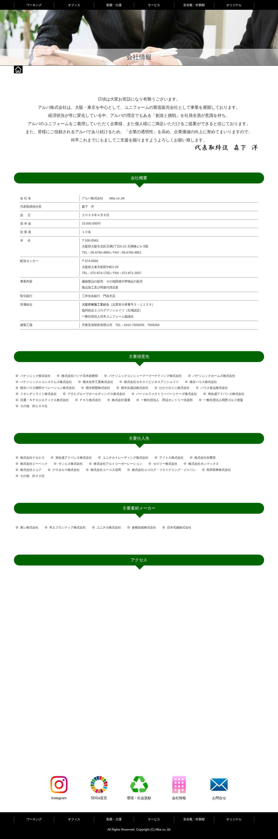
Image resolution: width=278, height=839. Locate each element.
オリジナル (234, 5)
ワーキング (34, 5)
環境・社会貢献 (139, 798)
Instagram (58, 798)
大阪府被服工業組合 (95, 304)
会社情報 (179, 798)
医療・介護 (114, 5)
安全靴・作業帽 (194, 5)
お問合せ (219, 798)
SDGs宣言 (99, 798)
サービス (154, 5)
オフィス (74, 5)
